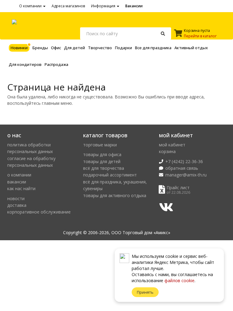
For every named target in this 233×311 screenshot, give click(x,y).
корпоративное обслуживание (39, 212)
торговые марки (100, 145)
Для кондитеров (25, 64)
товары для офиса (102, 154)
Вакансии (134, 6)
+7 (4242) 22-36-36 (184, 161)
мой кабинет (172, 145)
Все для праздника (153, 47)
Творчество (100, 47)
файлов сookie (179, 280)
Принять (145, 292)
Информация (103, 6)
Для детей (74, 47)
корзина (167, 151)
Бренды (40, 47)
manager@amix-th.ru (186, 175)
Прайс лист (178, 187)
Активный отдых (191, 47)
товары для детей (101, 161)
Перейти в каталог (200, 36)
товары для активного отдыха (114, 195)
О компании (30, 6)
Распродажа (56, 64)
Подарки (123, 47)
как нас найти (21, 188)
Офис (56, 47)
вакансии (16, 182)
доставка (16, 205)
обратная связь (181, 168)
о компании (19, 175)
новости (16, 198)
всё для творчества (103, 168)
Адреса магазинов (68, 6)
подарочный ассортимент (110, 175)
